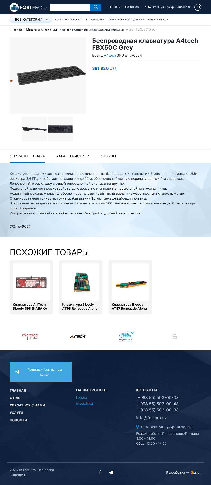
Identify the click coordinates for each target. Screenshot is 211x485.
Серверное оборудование (126, 19)
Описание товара (27, 156)
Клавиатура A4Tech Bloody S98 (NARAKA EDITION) (30, 308)
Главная (16, 29)
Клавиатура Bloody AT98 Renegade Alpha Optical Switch (79, 308)
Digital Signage (157, 19)
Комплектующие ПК (69, 19)
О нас (15, 398)
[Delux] (135, 336)
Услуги (16, 413)
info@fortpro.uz (151, 417)
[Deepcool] (87, 336)
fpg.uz (81, 397)
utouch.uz (84, 403)
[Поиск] (95, 7)
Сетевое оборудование (71, 29)
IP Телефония (95, 19)
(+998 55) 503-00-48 (157, 403)
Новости (18, 420)
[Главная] (28, 7)
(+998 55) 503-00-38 (124, 7)
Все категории (28, 19)
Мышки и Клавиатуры (42, 29)
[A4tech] (39, 336)
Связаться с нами (27, 405)
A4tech (110, 55)
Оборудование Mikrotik (107, 29)
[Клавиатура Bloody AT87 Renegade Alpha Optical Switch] (130, 281)
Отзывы (108, 156)
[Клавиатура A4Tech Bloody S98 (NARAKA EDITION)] (31, 281)
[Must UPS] (183, 336)
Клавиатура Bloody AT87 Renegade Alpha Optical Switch (129, 308)
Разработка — (183, 472)
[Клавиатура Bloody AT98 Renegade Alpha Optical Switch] (80, 281)
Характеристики (72, 156)
